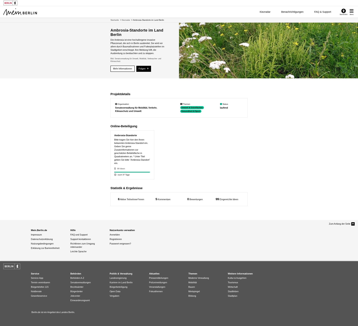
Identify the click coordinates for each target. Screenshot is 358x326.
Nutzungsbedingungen (42, 243)
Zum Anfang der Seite (339, 224)
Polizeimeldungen (158, 282)
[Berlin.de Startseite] (11, 266)
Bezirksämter (76, 287)
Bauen (191, 287)
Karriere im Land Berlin (121, 282)
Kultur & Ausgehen (237, 278)
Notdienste (36, 291)
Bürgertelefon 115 (40, 287)
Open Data (115, 291)
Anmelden (115, 235)
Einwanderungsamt (80, 300)
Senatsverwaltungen (80, 282)
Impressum (36, 235)
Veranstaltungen (157, 287)
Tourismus (233, 282)
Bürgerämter (76, 291)
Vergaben (114, 296)
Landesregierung (118, 278)
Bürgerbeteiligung (118, 287)
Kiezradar (265, 11)
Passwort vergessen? (120, 243)
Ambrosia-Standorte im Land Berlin (148, 20)
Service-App (37, 278)
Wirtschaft (233, 287)
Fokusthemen (156, 291)
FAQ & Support (322, 11)
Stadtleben (233, 291)
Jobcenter (75, 296)
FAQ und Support (79, 235)
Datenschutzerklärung (42, 239)
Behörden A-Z (77, 278)
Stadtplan (232, 296)
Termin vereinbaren (40, 282)
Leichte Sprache (78, 251)
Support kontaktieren (80, 239)
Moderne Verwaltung (198, 278)
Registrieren (116, 239)
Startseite (114, 20)
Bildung (192, 296)
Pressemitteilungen (158, 278)
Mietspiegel (194, 291)
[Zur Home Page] (20, 12)
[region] (131, 199)
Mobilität (192, 282)
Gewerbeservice (39, 296)
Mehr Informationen (122, 68)
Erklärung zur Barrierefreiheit (45, 248)
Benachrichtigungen (292, 11)
